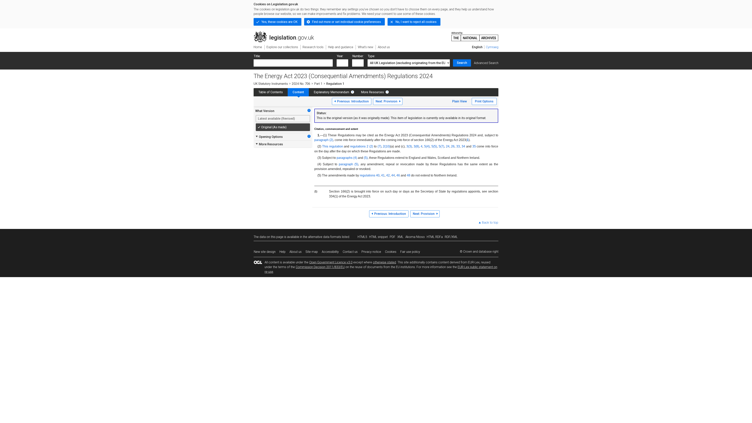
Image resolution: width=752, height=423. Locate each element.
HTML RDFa (435, 237)
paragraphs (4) (347, 157)
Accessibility (330, 252)
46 (398, 175)
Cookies (390, 252)
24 (447, 146)
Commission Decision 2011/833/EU (320, 267)
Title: (257, 56)
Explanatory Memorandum (331, 92)
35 (474, 146)
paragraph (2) (323, 140)
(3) (410, 146)
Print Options (484, 101)
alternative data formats (324, 237)
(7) (379, 146)
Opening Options (269, 137)
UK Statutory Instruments (271, 84)
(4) (428, 146)
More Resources (372, 92)
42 (388, 175)
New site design (265, 252)
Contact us (350, 252)
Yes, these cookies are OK (279, 22)
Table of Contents (270, 92)
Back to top (490, 222)
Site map (312, 252)
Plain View (459, 101)
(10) (387, 146)
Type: (371, 56)
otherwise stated (384, 262)
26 (453, 146)
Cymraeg (492, 47)
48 (408, 175)
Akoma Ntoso (415, 237)
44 (393, 175)
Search (462, 63)
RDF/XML (451, 237)
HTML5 (362, 237)
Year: (340, 56)
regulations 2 (359, 146)
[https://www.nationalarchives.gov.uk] (474, 35)
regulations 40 (370, 175)
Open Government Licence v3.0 (330, 262)
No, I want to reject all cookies (416, 22)
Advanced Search (486, 63)
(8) (417, 146)
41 (383, 175)
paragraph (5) (348, 164)
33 (458, 146)
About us (295, 252)
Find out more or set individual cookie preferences (346, 22)
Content (298, 92)
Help (282, 252)
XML (400, 237)
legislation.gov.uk (286, 32)
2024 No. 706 (301, 84)
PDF (392, 237)
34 (463, 146)
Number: (358, 56)
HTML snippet (378, 237)
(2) (371, 146)
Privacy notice (371, 252)
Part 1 (318, 84)
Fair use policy (410, 252)
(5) (435, 146)
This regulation (332, 146)
